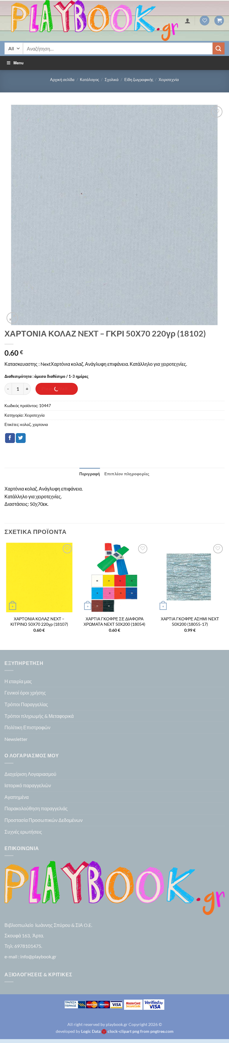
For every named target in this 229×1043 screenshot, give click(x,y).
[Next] (224, 595)
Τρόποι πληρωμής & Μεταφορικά (39, 716)
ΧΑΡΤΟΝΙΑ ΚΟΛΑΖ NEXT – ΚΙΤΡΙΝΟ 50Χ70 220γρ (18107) (39, 621)
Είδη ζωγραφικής (138, 79)
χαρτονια (40, 424)
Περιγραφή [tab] (89, 473)
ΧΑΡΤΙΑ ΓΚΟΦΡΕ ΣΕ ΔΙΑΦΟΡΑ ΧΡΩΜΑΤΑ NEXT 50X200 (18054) (114, 621)
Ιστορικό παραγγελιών (27, 785)
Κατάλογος (89, 79)
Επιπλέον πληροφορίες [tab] (127, 473)
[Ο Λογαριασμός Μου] (188, 20)
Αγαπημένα (16, 797)
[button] (219, 20)
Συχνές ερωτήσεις (23, 832)
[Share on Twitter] (21, 438)
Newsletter (15, 739)
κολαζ (25, 424)
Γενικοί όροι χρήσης (25, 692)
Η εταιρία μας (18, 681)
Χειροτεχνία (169, 79)
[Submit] (219, 48)
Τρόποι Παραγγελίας (26, 704)
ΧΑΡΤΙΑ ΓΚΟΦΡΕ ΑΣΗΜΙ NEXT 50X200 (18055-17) (190, 621)
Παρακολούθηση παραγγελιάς (36, 808)
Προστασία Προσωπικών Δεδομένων (43, 820)
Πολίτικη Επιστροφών (27, 727)
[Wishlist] (204, 20)
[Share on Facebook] (10, 438)
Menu (18, 63)
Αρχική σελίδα (62, 79)
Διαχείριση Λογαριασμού (30, 774)
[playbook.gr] (94, 20)
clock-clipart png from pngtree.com (141, 1031)
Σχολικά (112, 79)
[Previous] (4, 595)
